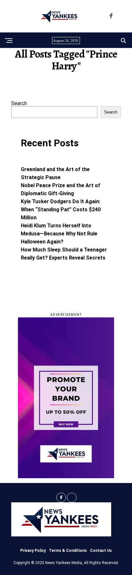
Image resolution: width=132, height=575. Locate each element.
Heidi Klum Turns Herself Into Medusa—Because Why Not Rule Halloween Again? (59, 234)
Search (19, 103)
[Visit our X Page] (72, 497)
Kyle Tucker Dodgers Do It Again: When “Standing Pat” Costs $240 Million (61, 209)
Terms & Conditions (68, 550)
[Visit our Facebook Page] (111, 16)
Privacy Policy (33, 550)
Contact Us (101, 550)
